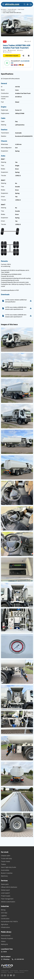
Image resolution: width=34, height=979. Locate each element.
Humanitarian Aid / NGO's (9, 921)
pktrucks (12, 4)
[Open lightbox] (17, 340)
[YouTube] (11, 975)
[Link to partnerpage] (7, 966)
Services (4, 880)
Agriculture (4, 924)
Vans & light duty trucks (8, 867)
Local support (5, 893)
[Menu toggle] (3, 4)
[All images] (30, 33)
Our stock (3, 9)
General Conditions (23, 970)
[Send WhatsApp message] (7, 63)
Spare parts (5, 884)
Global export (5, 890)
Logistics (4, 916)
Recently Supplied (7, 938)
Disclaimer (10, 972)
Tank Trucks (21, 9)
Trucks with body (12, 9)
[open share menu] (23, 55)
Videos (3, 941)
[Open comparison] (28, 4)
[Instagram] (8, 975)
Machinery (4, 876)
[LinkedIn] (5, 975)
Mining (3, 910)
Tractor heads (5, 861)
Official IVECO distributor (9, 887)
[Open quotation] (31, 4)
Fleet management (7, 899)
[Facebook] (2, 975)
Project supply (5, 896)
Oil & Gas (4, 913)
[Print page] (28, 55)
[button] (24, 4)
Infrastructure (5, 927)
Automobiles (5, 870)
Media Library (6, 932)
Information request (11, 55)
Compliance (4, 972)
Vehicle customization (8, 902)
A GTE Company (14, 970)
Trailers (3, 864)
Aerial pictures (5, 935)
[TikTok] (14, 975)
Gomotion (22, 972)
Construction (5, 919)
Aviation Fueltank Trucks (9, 11)
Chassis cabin (5, 856)
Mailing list (4, 944)
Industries (5, 906)
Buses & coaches (6, 873)
